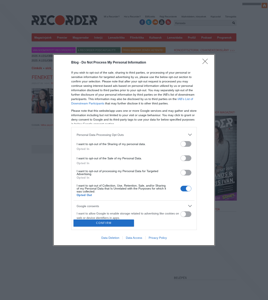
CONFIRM (104, 223)
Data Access (134, 237)
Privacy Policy (158, 237)
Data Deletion (110, 237)
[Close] (206, 63)
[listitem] (134, 134)
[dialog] (134, 150)
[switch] (185, 144)
